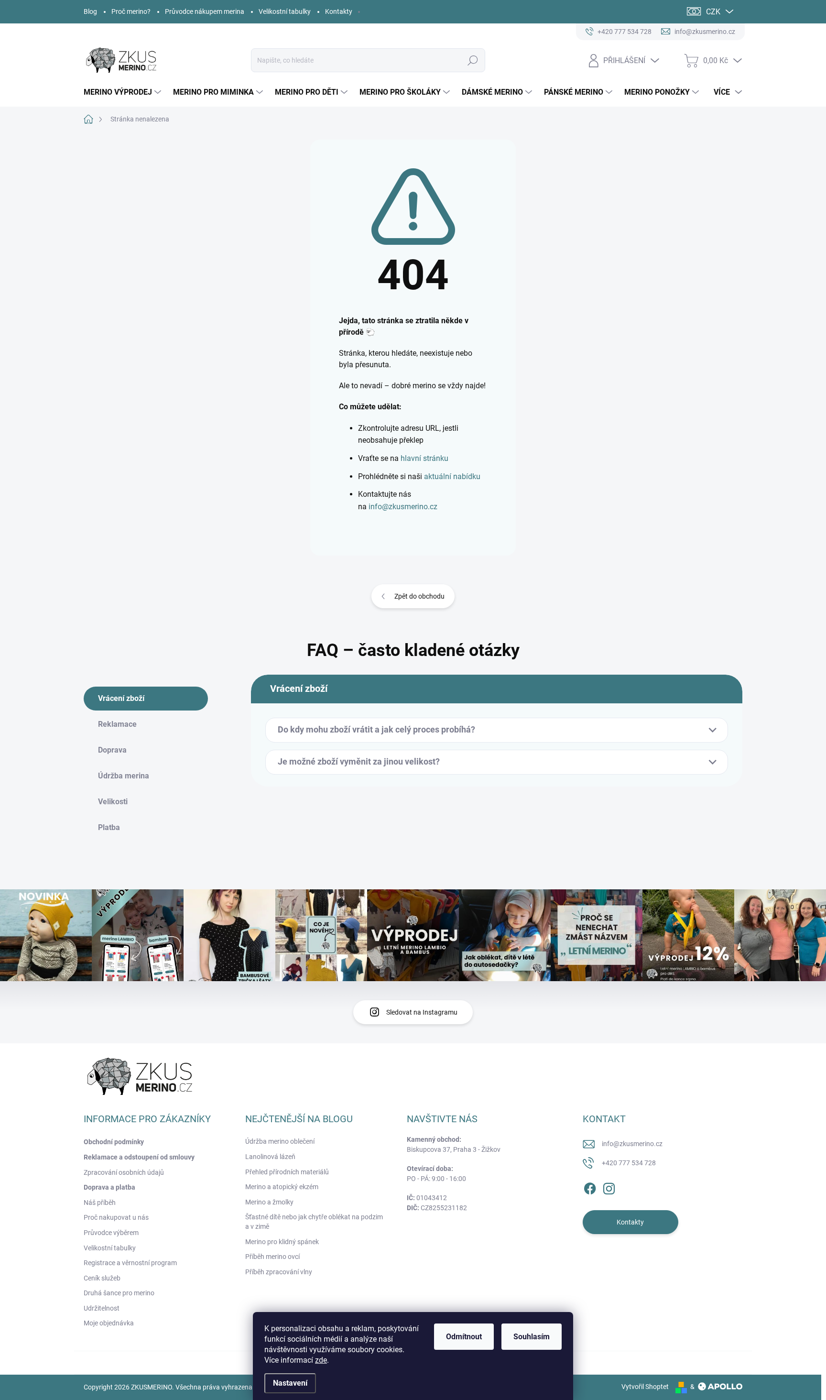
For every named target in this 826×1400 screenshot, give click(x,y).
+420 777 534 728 (629, 1163)
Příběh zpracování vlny (278, 1272)
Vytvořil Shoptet (645, 1386)
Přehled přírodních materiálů (287, 1172)
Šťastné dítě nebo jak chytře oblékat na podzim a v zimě (314, 1221)
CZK (713, 11)
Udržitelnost (102, 1308)
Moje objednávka (109, 1323)
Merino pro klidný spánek (282, 1242)
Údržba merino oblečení (280, 1141)
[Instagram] (609, 1187)
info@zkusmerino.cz (403, 506)
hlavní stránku (424, 458)
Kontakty (338, 11)
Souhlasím (531, 1336)
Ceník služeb (102, 1278)
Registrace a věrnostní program (130, 1263)
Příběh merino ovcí (272, 1256)
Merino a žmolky (269, 1202)
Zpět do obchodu (419, 596)
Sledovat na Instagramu (421, 1012)
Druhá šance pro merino (119, 1293)
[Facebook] (590, 1187)
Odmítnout (464, 1336)
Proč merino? (131, 11)
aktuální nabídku (452, 476)
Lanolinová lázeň (270, 1156)
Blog (90, 11)
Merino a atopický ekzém (281, 1187)
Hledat (473, 60)
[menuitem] (123, 92)
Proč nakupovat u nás (116, 1217)
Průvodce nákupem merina (204, 11)
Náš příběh (100, 1202)
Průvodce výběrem (111, 1232)
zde (321, 1360)
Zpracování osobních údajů (124, 1172)
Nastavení (290, 1383)
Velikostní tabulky (285, 11)
